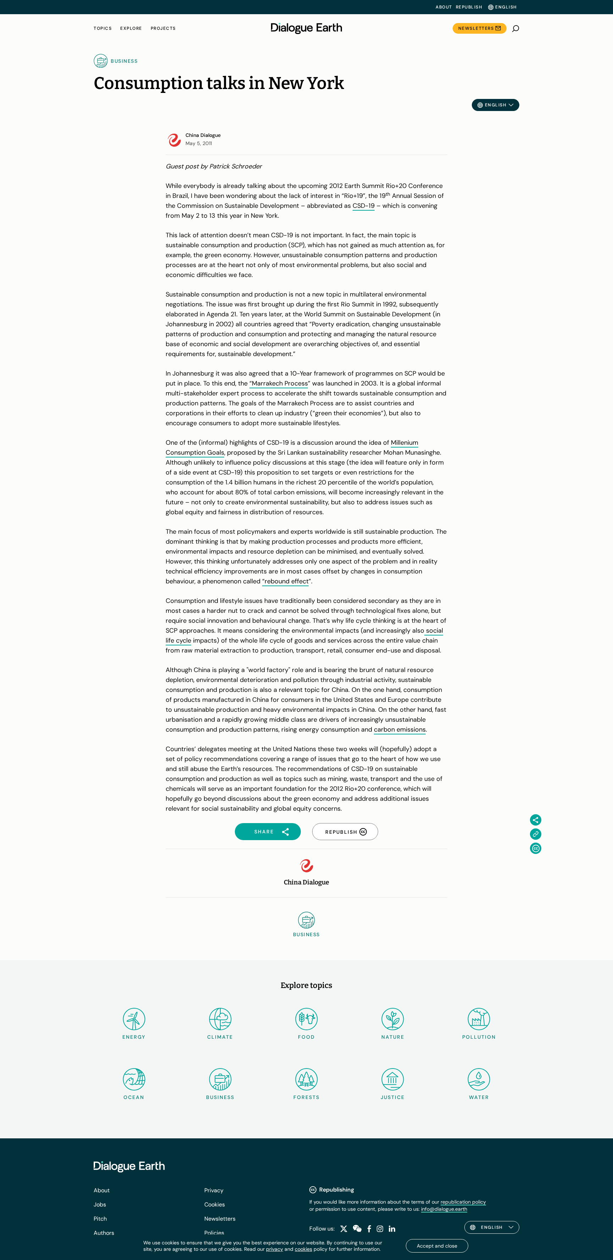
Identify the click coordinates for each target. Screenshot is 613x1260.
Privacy (213, 1190)
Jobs (100, 1204)
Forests (306, 1097)
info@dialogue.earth (444, 1209)
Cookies (214, 1204)
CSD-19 (364, 205)
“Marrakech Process (278, 383)
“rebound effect (285, 581)
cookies (303, 1249)
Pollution (479, 1037)
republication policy (463, 1202)
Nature (392, 1037)
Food (306, 1037)
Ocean (133, 1097)
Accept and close (437, 1246)
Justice (393, 1097)
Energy (134, 1037)
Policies (214, 1233)
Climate (220, 1037)
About (444, 7)
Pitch (100, 1218)
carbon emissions (400, 729)
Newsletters (476, 28)
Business (220, 1097)
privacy (274, 1249)
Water (479, 1097)
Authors (104, 1233)
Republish (469, 7)
